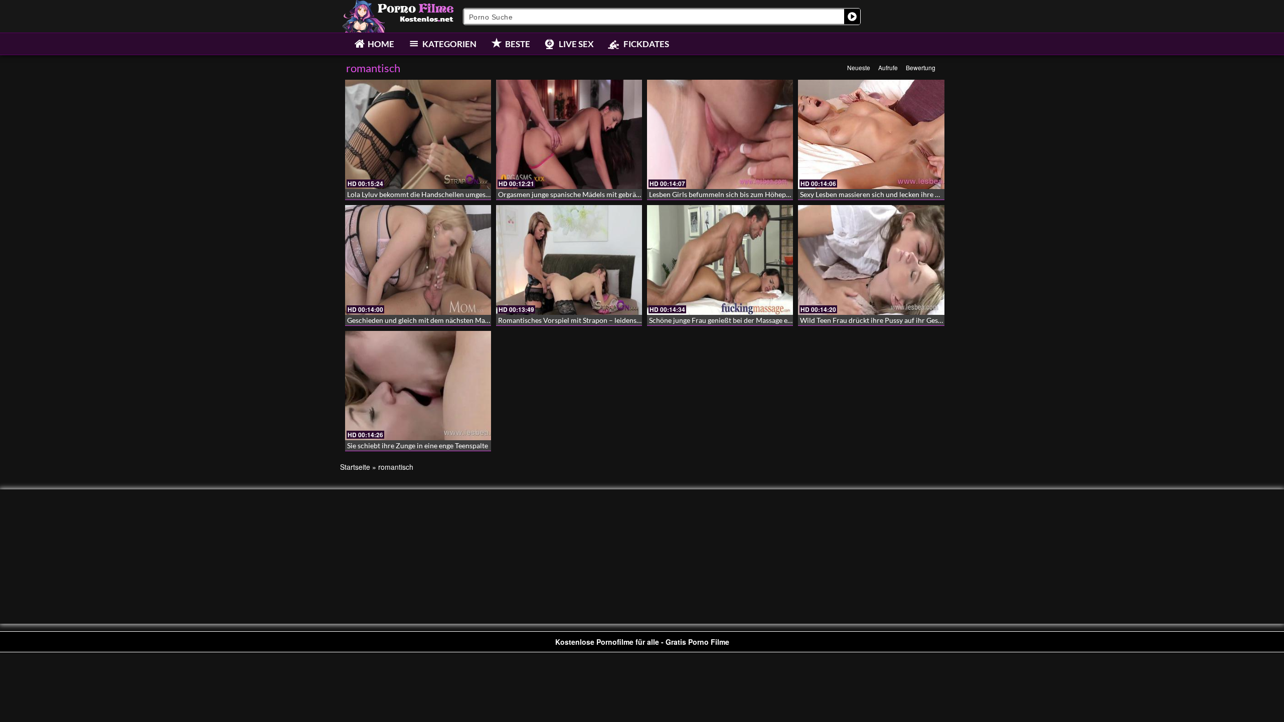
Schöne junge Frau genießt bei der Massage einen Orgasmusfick (747, 320)
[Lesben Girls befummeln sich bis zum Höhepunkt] (720, 134)
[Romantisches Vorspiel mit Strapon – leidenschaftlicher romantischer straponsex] (569, 259)
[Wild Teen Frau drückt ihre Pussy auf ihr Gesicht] (871, 259)
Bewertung (920, 67)
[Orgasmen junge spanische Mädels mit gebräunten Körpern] (569, 134)
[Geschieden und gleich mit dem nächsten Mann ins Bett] (418, 259)
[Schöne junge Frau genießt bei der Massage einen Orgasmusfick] (720, 259)
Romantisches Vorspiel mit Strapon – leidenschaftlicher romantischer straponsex (624, 320)
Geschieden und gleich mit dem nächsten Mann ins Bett (432, 320)
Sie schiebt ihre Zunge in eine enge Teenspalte (417, 445)
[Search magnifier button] (852, 17)
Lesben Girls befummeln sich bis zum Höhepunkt (724, 194)
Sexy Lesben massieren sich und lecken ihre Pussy (876, 194)
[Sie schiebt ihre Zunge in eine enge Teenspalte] (418, 385)
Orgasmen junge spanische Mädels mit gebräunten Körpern (590, 194)
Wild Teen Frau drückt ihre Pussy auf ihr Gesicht (875, 320)
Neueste (858, 67)
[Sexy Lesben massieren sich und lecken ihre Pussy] (871, 134)
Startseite (355, 467)
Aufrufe (888, 67)
